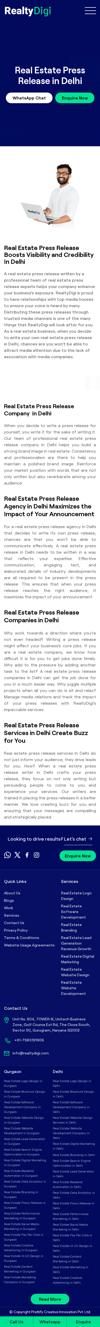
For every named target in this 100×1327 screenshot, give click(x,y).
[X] (17, 856)
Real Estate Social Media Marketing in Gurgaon (21, 1226)
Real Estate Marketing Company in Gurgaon (20, 1279)
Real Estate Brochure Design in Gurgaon (24, 1094)
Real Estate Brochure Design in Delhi (73, 1094)
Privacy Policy (16, 930)
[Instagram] (36, 856)
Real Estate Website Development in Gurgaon (22, 1130)
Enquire (83, 1321)
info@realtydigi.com (31, 1053)
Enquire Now (75, 97)
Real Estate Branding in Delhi (74, 1155)
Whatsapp (50, 1321)
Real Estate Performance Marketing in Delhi (71, 1216)
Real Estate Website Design (75, 972)
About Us (12, 893)
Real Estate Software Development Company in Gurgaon (22, 1106)
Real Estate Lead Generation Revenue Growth (76, 943)
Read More (50, 1298)
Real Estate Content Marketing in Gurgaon (20, 1269)
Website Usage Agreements (29, 945)
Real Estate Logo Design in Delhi (72, 1083)
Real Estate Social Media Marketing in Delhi (70, 1226)
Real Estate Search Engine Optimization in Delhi (72, 1163)
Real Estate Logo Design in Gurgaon (23, 1083)
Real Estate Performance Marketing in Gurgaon (22, 1215)
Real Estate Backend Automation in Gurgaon (21, 1173)
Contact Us (14, 922)
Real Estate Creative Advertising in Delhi (67, 1280)
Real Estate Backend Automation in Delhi (67, 1184)
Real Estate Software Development (73, 911)
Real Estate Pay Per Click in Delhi (72, 1237)
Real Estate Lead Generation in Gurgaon (24, 1141)
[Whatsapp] (7, 856)
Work (8, 907)
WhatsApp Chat (29, 97)
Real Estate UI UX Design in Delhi (72, 1248)
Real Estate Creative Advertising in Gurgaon (21, 1247)
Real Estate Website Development (73, 988)
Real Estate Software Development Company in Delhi (71, 1106)
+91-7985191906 (29, 1040)
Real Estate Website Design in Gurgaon (24, 1120)
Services (11, 915)
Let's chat (75, 839)
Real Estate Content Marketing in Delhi (67, 1258)
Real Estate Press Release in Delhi (73, 1205)
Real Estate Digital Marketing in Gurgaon (25, 1162)
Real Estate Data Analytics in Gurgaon (25, 1183)
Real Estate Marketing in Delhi (70, 1269)
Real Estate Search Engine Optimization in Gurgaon (23, 1151)
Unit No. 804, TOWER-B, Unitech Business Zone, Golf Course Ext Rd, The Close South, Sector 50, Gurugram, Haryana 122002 (51, 1024)
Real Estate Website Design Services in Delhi (73, 1120)
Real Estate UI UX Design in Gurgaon (23, 1258)
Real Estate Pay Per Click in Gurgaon (23, 1237)
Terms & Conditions (21, 937)
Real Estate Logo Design (76, 896)
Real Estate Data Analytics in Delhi (74, 1195)
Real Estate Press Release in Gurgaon (25, 1205)
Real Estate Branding (71, 927)
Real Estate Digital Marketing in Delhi (74, 1146)
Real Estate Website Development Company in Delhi (71, 1133)
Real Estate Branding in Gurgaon (21, 1194)
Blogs (9, 900)
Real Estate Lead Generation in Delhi (73, 1173)
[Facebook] (27, 856)
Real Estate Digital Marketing (77, 959)
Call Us (16, 1321)
